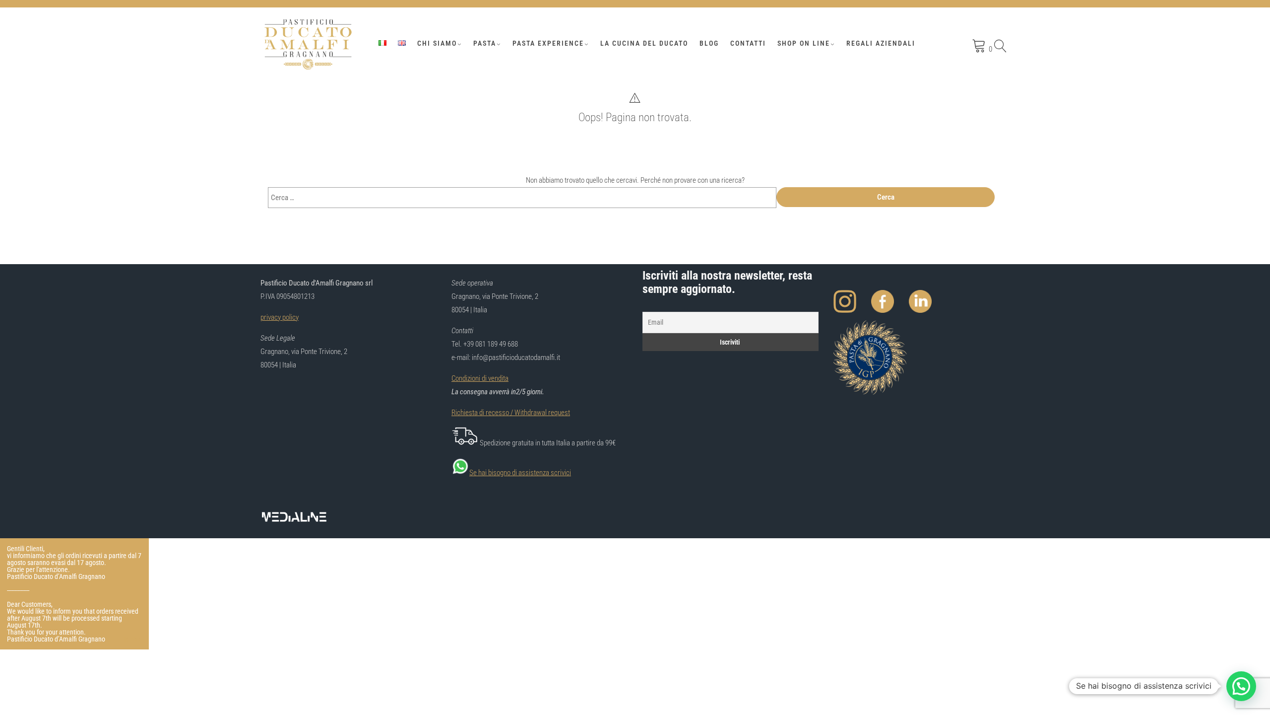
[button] (1241, 686)
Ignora (133, 639)
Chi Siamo (437, 43)
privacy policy (279, 317)
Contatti (748, 43)
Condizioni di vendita (479, 378)
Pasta (484, 43)
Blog (709, 43)
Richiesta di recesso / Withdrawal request (510, 412)
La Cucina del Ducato (644, 43)
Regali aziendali (880, 43)
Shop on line (803, 43)
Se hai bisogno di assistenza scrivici (520, 472)
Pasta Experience (548, 43)
